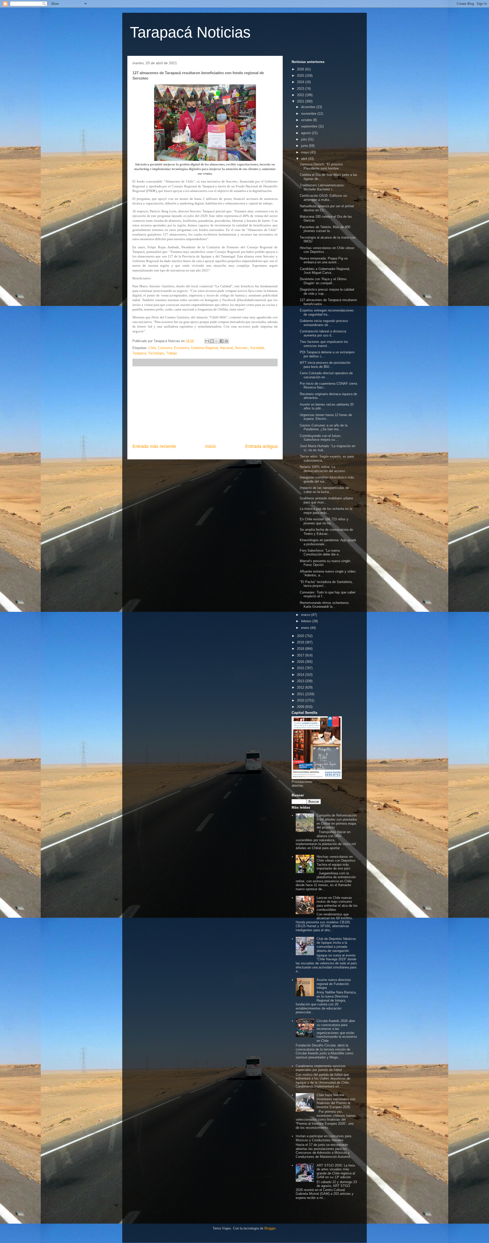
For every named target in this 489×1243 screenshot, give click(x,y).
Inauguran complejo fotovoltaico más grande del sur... (327, 479)
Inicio (210, 446)
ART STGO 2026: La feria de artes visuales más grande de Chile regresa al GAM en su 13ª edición (336, 1171)
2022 (301, 95)
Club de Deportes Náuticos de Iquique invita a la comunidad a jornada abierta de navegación (336, 945)
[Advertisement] (205, 405)
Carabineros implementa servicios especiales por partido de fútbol (321, 1068)
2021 (301, 101)
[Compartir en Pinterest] (226, 341)
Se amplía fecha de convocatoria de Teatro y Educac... (326, 532)
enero (305, 628)
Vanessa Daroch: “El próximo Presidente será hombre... (321, 166)
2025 (301, 75)
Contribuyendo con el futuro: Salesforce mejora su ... (320, 438)
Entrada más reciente (154, 446)
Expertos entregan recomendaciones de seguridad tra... (327, 312)
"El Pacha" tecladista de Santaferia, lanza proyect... (326, 584)
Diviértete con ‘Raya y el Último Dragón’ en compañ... (323, 281)
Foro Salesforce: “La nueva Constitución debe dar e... (321, 552)
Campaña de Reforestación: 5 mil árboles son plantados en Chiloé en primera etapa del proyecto (337, 821)
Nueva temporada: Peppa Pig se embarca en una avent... (324, 260)
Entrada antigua (261, 446)
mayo (305, 152)
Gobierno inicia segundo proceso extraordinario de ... (324, 323)
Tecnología (156, 353)
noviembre (309, 113)
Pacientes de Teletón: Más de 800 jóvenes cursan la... (325, 229)
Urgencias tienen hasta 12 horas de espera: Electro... (326, 417)
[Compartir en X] (216, 341)
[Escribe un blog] (211, 341)
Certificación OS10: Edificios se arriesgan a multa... (323, 198)
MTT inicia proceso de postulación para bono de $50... (325, 365)
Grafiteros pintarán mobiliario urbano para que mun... (326, 500)
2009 (301, 707)
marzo (306, 615)
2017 (301, 655)
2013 (301, 681)
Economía (181, 348)
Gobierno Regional (204, 348)
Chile (152, 348)
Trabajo (171, 353)
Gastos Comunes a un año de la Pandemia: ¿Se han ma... (323, 427)
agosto (306, 133)
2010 (301, 700)
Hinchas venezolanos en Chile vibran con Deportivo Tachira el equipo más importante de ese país (336, 863)
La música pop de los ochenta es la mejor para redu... (326, 511)
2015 (301, 668)
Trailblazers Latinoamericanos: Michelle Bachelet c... (322, 187)
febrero (306, 621)
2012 (301, 687)
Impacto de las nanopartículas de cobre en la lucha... (324, 490)
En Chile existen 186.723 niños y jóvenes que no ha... (324, 521)
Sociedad (257, 348)
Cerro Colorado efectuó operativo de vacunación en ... (326, 375)
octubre (307, 120)
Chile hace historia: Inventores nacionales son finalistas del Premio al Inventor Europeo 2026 (336, 1101)
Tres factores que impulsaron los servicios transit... (324, 344)
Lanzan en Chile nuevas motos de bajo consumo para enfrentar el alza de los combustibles (337, 904)
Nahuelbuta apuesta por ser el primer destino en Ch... (327, 208)
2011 (301, 694)
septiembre (309, 126)
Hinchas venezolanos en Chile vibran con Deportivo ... (327, 250)
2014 (301, 675)
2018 (301, 649)
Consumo (165, 348)
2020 (301, 636)
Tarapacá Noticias (190, 32)
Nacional (226, 348)
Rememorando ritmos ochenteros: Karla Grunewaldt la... (325, 605)
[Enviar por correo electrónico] (207, 341)
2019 (301, 642)
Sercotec (241, 348)
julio (304, 139)
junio (305, 146)
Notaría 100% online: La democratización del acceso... (324, 469)
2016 (301, 662)
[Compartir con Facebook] (221, 341)
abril (304, 159)
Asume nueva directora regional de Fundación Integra (334, 984)
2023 (301, 88)
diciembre (308, 107)
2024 (301, 82)
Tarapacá (139, 353)
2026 (301, 69)
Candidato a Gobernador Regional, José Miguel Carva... (325, 271)
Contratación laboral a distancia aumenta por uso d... (323, 333)
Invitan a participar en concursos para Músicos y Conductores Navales (323, 1138)
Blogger (269, 1228)
